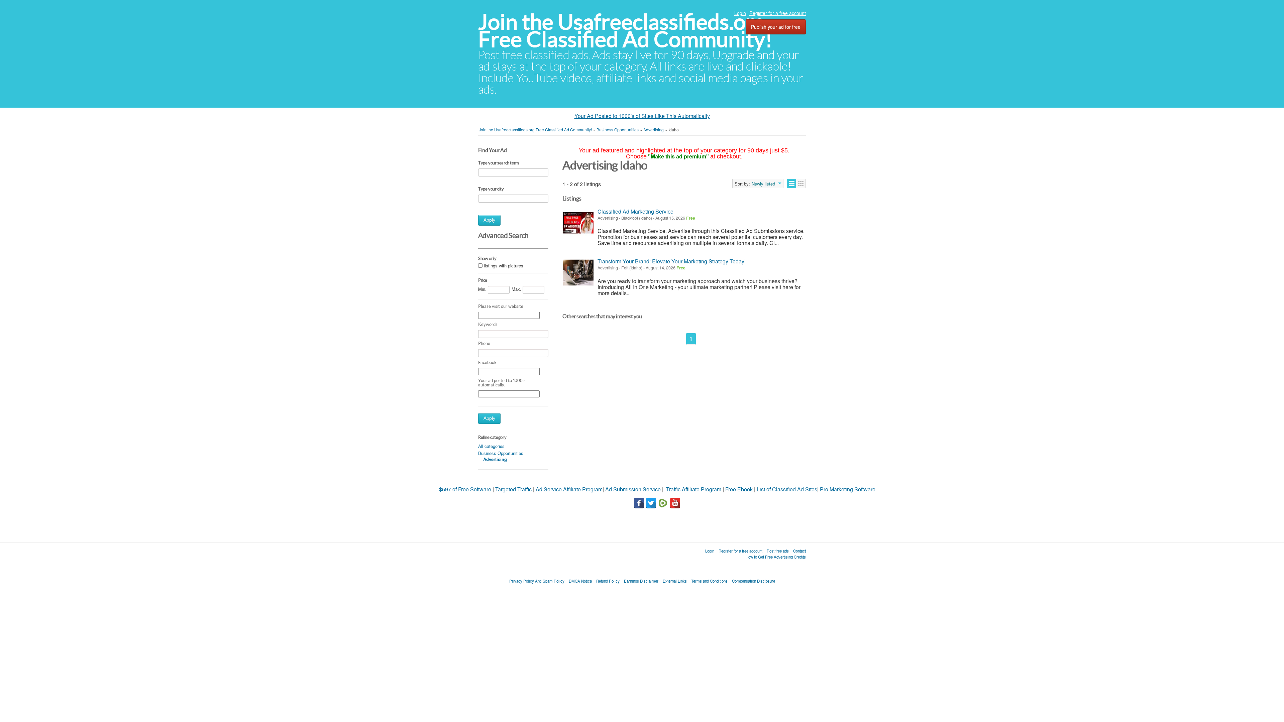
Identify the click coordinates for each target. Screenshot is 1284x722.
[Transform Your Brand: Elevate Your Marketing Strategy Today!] (578, 272)
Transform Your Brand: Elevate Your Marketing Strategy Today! (672, 261)
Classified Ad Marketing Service (635, 211)
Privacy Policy (521, 581)
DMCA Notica (580, 581)
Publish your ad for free (775, 26)
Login (740, 13)
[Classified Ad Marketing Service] (578, 223)
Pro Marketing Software (847, 489)
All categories (491, 446)
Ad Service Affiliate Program (569, 489)
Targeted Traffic (513, 489)
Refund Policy (608, 581)
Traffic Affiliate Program (693, 489)
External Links (675, 581)
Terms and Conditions (709, 581)
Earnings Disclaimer (641, 581)
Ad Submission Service (633, 489)
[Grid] (801, 183)
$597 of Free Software (465, 489)
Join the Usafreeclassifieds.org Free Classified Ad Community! (625, 30)
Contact (799, 551)
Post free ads (778, 551)
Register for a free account (777, 13)
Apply (489, 220)
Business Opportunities (500, 453)
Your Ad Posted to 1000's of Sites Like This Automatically (642, 116)
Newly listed (763, 184)
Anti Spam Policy (549, 581)
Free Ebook (739, 489)
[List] (791, 183)
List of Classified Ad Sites (787, 489)
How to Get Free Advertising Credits (776, 557)
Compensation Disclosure (753, 581)
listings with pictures (503, 265)
